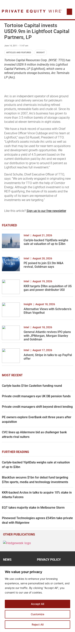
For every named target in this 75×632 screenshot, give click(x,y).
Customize (37, 614)
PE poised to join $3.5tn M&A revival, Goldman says (43, 265)
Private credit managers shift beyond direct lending (37, 406)
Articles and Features (18, 52)
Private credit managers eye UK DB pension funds (36, 396)
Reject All (37, 624)
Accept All (37, 603)
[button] (69, 12)
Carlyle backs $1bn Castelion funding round (32, 386)
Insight (40, 52)
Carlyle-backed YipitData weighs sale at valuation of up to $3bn (46, 242)
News (7, 559)
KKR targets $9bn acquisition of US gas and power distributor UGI (48, 288)
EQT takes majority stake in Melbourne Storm (33, 507)
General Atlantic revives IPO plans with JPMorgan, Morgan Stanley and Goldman (47, 335)
